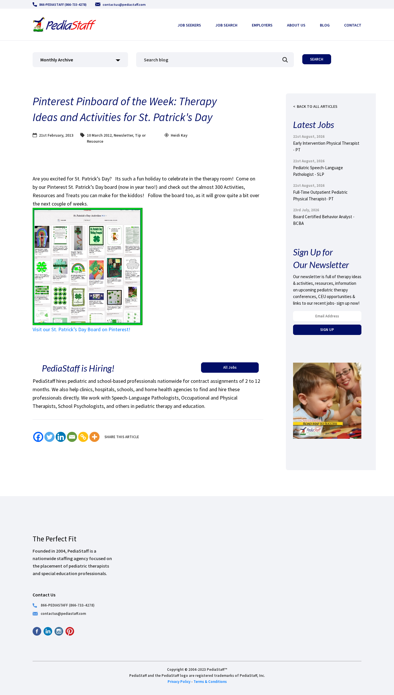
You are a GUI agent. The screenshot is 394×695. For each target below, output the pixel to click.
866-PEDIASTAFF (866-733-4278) (63, 4)
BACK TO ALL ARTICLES (317, 106)
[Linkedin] (61, 437)
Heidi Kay (179, 135)
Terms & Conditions (210, 681)
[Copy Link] (83, 437)
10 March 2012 (99, 135)
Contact (352, 25)
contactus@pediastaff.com (124, 4)
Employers (262, 25)
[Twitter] (49, 437)
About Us (296, 25)
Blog (325, 25)
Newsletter (123, 135)
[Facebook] (38, 437)
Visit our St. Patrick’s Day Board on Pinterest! (81, 329)
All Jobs (230, 367)
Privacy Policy (179, 681)
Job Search (226, 25)
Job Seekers (189, 25)
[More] (94, 437)
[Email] (72, 437)
